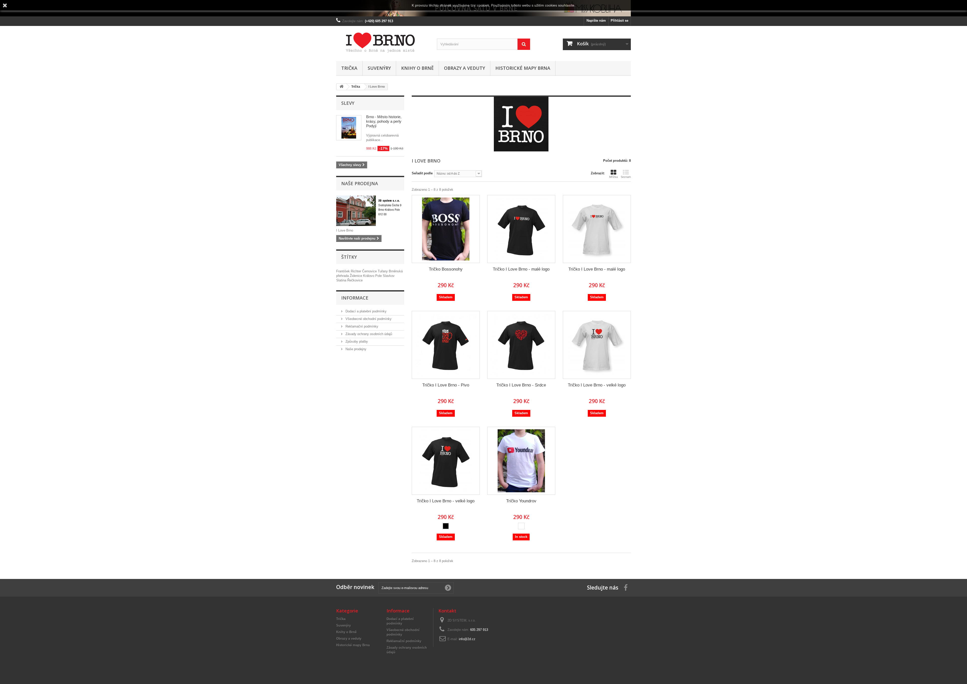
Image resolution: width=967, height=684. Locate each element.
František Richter (349, 271)
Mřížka (613, 176)
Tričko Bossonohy (446, 269)
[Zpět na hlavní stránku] (341, 87)
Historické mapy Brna (522, 68)
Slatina (341, 280)
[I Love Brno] (382, 42)
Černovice (370, 271)
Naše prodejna (359, 183)
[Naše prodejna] (370, 211)
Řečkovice (355, 280)
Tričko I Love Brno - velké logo (597, 385)
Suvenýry (379, 68)
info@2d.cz (467, 639)
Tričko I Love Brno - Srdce (521, 385)
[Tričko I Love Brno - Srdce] (521, 344)
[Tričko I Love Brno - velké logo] (596, 344)
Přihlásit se (619, 20)
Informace (354, 298)
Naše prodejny (355, 349)
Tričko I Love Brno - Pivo (445, 385)
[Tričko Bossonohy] (445, 229)
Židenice (356, 276)
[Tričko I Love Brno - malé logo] (521, 229)
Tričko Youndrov (521, 501)
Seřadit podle (422, 173)
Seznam (626, 176)
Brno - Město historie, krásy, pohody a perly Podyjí (383, 121)
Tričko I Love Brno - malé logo (521, 269)
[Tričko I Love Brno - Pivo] (445, 344)
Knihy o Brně (417, 68)
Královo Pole (373, 276)
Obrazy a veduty (464, 68)
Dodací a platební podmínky (365, 311)
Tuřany (383, 271)
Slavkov (389, 276)
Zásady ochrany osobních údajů (368, 334)
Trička (349, 68)
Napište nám (596, 20)
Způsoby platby (356, 341)
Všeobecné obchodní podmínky (368, 319)
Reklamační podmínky (361, 326)
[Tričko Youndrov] (521, 460)
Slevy (347, 103)
